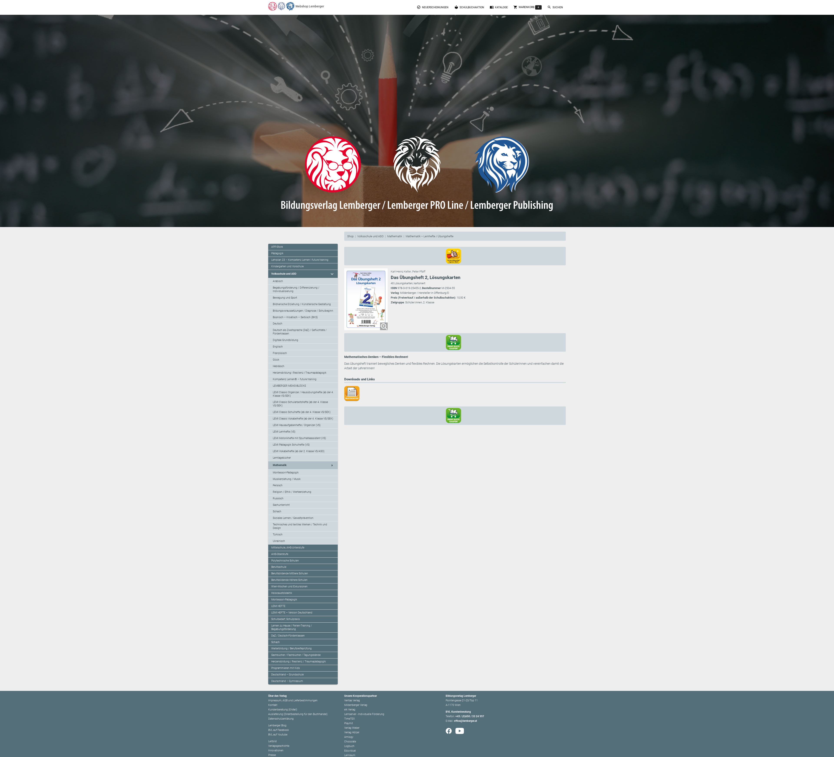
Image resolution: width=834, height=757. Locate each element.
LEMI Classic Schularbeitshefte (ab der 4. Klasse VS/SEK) (300, 404)
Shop (350, 236)
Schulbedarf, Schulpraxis (285, 619)
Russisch (278, 498)
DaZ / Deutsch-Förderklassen (288, 635)
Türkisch (278, 534)
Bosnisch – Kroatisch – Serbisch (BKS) (295, 317)
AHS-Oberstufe (279, 554)
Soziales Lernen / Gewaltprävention (293, 518)
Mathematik (394, 236)
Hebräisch (278, 366)
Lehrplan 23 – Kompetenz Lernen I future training (299, 259)
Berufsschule (278, 566)
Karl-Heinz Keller (401, 271)
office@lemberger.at (465, 720)
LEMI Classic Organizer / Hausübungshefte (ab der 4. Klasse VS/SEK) (303, 394)
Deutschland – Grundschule (287, 674)
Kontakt (272, 705)
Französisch (280, 353)
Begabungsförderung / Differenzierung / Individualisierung (296, 289)
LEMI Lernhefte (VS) (284, 431)
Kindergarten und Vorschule (287, 266)
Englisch (278, 346)
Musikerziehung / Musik (287, 479)
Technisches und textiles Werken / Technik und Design (300, 526)
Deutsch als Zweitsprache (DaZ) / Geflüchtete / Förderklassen (300, 332)
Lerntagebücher (282, 457)
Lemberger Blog (277, 725)
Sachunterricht (281, 504)
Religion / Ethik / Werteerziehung (292, 491)
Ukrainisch (279, 541)
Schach (277, 511)
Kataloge (499, 7)
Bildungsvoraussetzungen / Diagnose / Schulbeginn (303, 310)
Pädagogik (277, 253)
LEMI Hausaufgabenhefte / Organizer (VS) (297, 425)
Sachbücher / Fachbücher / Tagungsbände (296, 655)
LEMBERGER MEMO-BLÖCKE (289, 385)
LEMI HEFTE (278, 606)
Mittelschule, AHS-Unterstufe (287, 547)
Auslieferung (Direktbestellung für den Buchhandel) (298, 714)
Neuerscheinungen (432, 7)
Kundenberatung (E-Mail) (282, 709)
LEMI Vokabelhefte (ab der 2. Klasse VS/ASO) (298, 451)
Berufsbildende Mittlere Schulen (289, 573)
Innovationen (275, 750)
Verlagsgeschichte (278, 745)
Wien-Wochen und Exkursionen (289, 586)
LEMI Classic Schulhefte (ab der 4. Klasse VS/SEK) (302, 412)
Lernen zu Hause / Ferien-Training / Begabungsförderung (291, 627)
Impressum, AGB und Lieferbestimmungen (293, 700)
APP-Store (277, 246)
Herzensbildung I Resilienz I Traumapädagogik (299, 372)
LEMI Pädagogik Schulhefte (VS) (291, 444)
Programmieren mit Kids (285, 668)
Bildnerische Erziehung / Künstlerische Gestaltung (302, 304)
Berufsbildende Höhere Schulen (289, 580)
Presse (272, 755)
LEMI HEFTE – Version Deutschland (291, 612)
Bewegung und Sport (285, 297)
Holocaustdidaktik (281, 593)
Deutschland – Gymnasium (287, 681)
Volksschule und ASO (370, 236)
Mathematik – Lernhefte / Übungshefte (429, 236)
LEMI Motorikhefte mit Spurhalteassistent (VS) (299, 438)
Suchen (555, 7)
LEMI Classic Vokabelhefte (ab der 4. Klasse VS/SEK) (303, 418)
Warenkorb (526, 7)
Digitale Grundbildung (285, 340)
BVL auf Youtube (277, 734)
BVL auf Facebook (278, 730)
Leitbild (272, 741)
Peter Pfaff (418, 271)
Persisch (278, 485)
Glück (276, 359)
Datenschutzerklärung (281, 718)
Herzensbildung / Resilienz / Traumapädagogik (298, 661)
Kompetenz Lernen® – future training (294, 379)
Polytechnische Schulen (285, 560)
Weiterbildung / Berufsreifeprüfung (291, 648)
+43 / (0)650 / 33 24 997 (469, 716)
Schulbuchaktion (469, 7)
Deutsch (277, 323)
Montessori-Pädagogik (286, 472)
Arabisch (278, 281)
